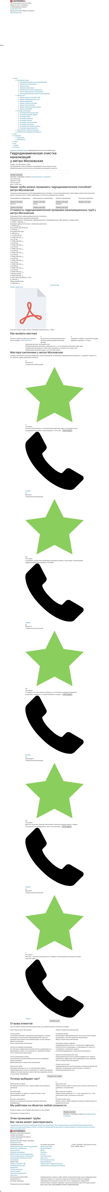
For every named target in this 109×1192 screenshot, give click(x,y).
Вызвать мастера (16, 174)
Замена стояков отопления (28, 103)
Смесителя (44, 1158)
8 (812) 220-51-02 (15, 9)
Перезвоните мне (15, 12)
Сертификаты (21, 139)
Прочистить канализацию (28, 84)
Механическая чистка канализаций (21, 1154)
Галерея (15, 145)
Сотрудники (20, 137)
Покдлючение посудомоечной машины (29, 132)
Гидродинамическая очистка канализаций (33, 82)
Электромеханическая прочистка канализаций (35, 93)
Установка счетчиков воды (28, 122)
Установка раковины (26, 118)
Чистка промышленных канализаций (31, 91)
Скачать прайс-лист (16, 287)
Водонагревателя (46, 1162)
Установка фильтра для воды (29, 113)
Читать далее (67, 430)
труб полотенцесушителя (18, 1173)
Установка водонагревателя (29, 128)
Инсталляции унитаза (47, 1160)
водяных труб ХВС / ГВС (18, 1163)
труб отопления (15, 1171)
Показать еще (54, 285)
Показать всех (54, 1021)
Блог (14, 143)
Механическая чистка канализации (31, 90)
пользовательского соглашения (40, 177)
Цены (15, 134)
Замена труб (21, 95)
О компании (17, 135)
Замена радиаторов (26, 101)
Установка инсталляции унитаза (30, 126)
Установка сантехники (24, 111)
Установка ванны (25, 116)
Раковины (44, 1152)
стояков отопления (16, 1169)
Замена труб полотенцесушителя (30, 107)
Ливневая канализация (27, 88)
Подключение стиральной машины (52, 1163)
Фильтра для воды (46, 1146)
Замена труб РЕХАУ (26, 109)
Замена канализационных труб (29, 99)
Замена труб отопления (27, 105)
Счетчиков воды (46, 1156)
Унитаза (43, 1154)
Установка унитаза (26, 120)
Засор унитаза (24, 86)
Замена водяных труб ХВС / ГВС (30, 97)
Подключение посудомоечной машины (53, 1165)
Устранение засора (23, 80)
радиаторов (14, 1167)
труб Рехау (13, 1175)
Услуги (15, 78)
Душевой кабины (46, 1148)
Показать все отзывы (54, 1076)
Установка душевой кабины (28, 114)
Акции (15, 141)
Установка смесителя (26, 124)
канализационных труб (17, 1165)
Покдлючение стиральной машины (28, 130)
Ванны (42, 1150)
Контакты (16, 147)
